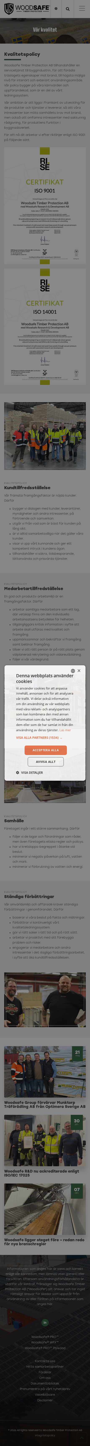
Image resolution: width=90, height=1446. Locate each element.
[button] (45, 737)
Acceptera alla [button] (46, 750)
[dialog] (45, 723)
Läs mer (65, 730)
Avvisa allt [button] (45, 762)
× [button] (78, 670)
